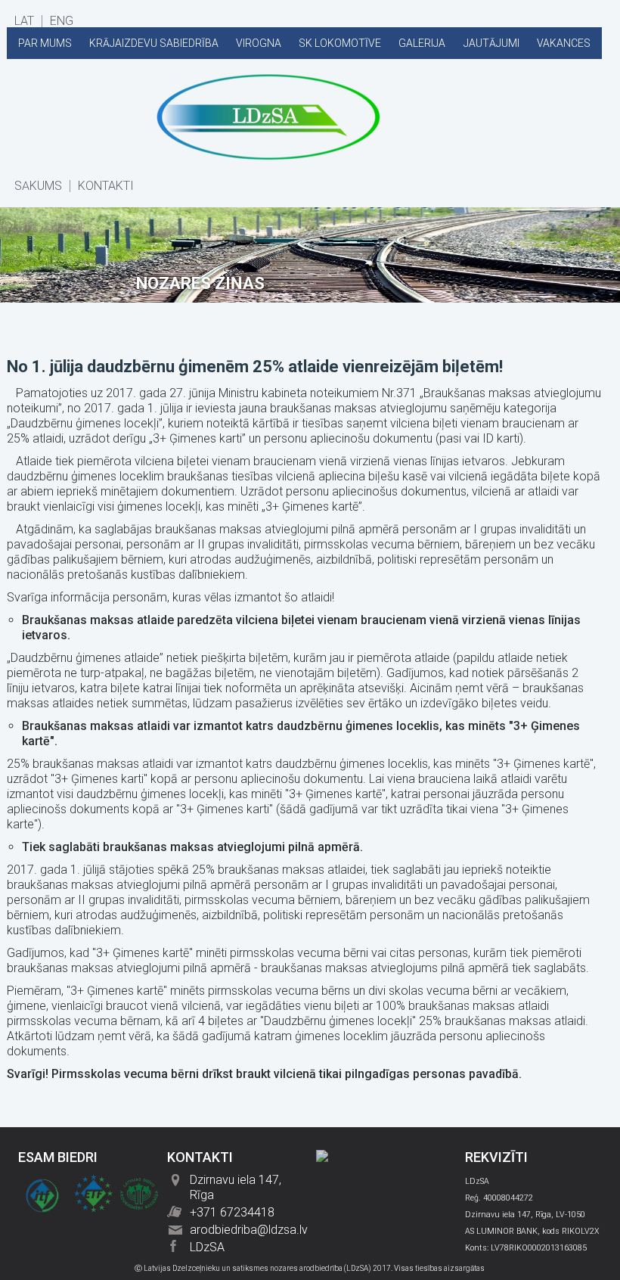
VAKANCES (564, 43)
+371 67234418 (232, 1212)
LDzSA (207, 1247)
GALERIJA (421, 43)
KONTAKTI (106, 186)
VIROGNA (258, 43)
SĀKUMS (38, 186)
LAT (24, 21)
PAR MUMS (45, 43)
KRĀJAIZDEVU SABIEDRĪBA (154, 43)
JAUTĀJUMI (491, 43)
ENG (61, 21)
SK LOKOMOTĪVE (340, 43)
